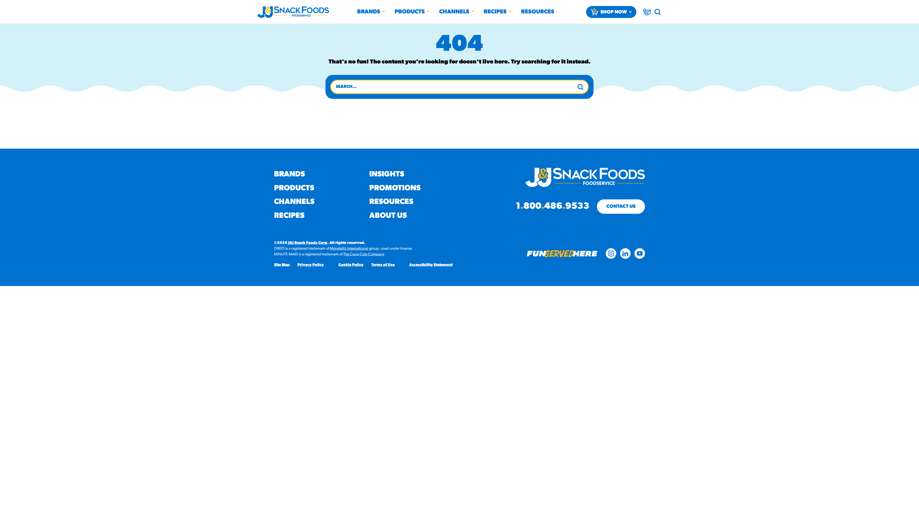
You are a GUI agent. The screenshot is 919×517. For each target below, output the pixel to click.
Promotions (394, 188)
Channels (454, 12)
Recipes (495, 12)
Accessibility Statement (431, 265)
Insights (386, 174)
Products (410, 12)
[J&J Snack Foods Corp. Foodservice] (293, 12)
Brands (368, 12)
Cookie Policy (351, 265)
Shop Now (613, 12)
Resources (537, 12)
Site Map (282, 265)
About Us (388, 216)
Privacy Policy (310, 265)
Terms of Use (383, 265)
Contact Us (620, 206)
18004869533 (552, 206)
